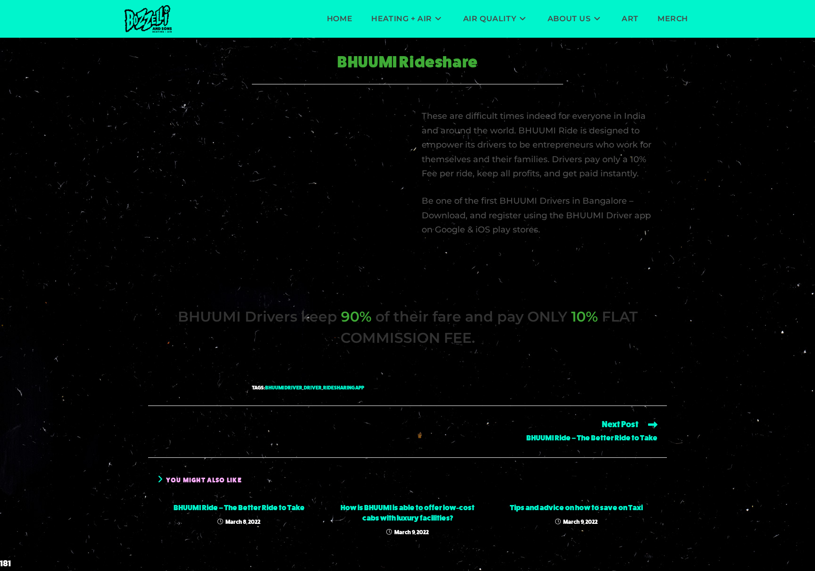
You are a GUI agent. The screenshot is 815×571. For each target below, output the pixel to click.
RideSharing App (343, 388)
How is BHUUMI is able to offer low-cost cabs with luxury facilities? (407, 513)
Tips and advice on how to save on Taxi (576, 508)
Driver (313, 388)
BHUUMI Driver (283, 388)
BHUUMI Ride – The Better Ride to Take (239, 508)
